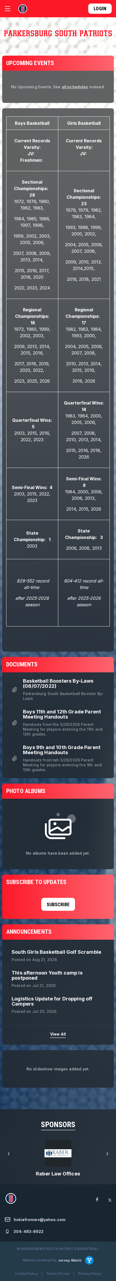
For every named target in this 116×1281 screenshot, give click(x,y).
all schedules (75, 87)
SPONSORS (58, 1124)
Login (100, 8)
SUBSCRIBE (58, 904)
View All (58, 1034)
